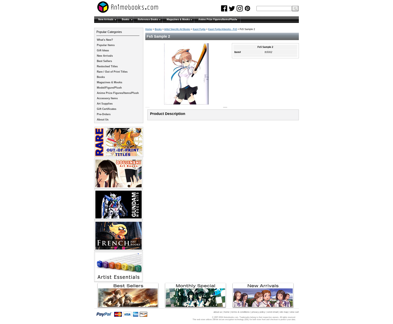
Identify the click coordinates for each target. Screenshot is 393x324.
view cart (294, 312)
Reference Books (148, 19)
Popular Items (106, 45)
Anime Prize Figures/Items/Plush (217, 19)
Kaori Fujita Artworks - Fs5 (222, 29)
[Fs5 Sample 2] (186, 105)
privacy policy (258, 312)
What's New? (105, 39)
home (226, 312)
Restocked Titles (107, 66)
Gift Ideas (103, 50)
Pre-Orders (104, 114)
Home (148, 29)
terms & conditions (240, 312)
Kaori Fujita (199, 29)
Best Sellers (104, 61)
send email (272, 312)
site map (284, 312)
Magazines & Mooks (178, 19)
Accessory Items (107, 98)
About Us (102, 119)
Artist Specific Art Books (177, 29)
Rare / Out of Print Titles (112, 71)
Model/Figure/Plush (109, 87)
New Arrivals (105, 19)
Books (125, 19)
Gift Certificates (106, 108)
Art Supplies (105, 103)
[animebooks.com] (144, 8)
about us (217, 312)
